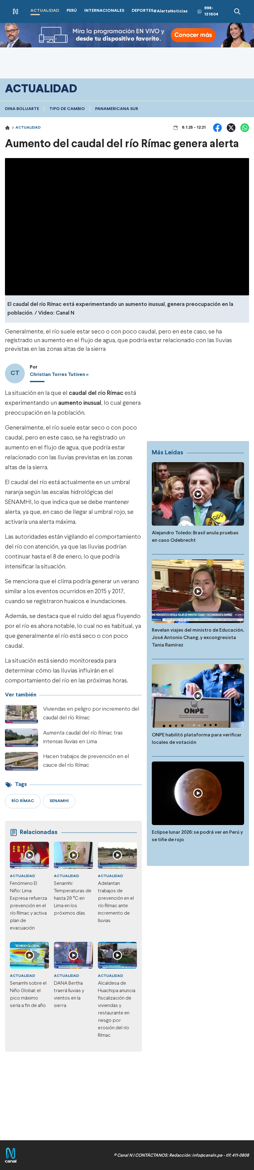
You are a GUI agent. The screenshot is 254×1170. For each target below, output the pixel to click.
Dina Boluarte (22, 109)
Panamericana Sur (116, 109)
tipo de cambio (67, 109)
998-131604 (211, 11)
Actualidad (28, 128)
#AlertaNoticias (170, 11)
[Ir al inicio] (15, 12)
